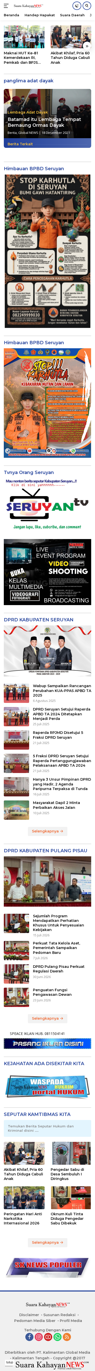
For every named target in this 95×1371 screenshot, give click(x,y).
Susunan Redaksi (59, 1315)
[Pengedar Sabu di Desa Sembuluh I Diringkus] (71, 1153)
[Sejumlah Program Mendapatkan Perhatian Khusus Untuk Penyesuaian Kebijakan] (16, 923)
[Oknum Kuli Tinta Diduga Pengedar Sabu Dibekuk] (71, 1197)
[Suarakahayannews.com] (28, 6)
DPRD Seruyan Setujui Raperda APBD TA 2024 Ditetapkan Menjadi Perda (61, 714)
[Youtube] (48, 1337)
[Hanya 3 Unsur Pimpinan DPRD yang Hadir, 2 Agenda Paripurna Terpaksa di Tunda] (16, 786)
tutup (9, 1362)
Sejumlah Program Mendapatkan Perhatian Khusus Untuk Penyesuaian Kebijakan (58, 923)
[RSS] (67, 1337)
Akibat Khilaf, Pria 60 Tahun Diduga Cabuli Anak (70, 58)
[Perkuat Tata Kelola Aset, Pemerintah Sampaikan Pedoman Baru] (16, 950)
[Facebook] (29, 1337)
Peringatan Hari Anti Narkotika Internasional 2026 (23, 1218)
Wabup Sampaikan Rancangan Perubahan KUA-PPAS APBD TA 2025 (62, 690)
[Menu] (7, 6)
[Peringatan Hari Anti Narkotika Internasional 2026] (24, 1197)
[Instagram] (39, 1337)
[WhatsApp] (57, 1337)
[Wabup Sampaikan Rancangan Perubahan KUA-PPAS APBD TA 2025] (16, 693)
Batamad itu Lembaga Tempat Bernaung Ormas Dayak (44, 122)
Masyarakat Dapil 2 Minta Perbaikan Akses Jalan (56, 805)
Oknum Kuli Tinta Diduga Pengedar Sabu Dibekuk (67, 1218)
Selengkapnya (46, 831)
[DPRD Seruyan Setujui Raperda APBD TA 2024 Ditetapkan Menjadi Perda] (16, 716)
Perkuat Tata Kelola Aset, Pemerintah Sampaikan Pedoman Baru (56, 948)
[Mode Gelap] (76, 6)
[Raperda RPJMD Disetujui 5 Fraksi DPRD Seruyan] (16, 740)
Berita (12, 132)
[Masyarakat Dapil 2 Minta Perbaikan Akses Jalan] (16, 810)
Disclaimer (29, 1315)
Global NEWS (28, 132)
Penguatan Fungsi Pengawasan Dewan (52, 992)
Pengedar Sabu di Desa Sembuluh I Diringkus (67, 1174)
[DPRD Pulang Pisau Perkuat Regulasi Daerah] (16, 974)
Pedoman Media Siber (34, 1320)
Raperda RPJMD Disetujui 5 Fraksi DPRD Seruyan (58, 734)
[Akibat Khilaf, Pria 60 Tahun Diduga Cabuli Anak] (71, 36)
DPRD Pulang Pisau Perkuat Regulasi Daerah (59, 968)
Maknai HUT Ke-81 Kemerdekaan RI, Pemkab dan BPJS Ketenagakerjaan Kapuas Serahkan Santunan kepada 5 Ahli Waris (22, 58)
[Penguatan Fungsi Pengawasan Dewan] (16, 997)
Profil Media (71, 1320)
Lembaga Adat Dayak (28, 112)
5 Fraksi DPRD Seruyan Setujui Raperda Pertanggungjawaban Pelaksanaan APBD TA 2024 (62, 760)
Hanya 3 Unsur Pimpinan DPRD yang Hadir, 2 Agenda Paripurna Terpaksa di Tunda (62, 784)
